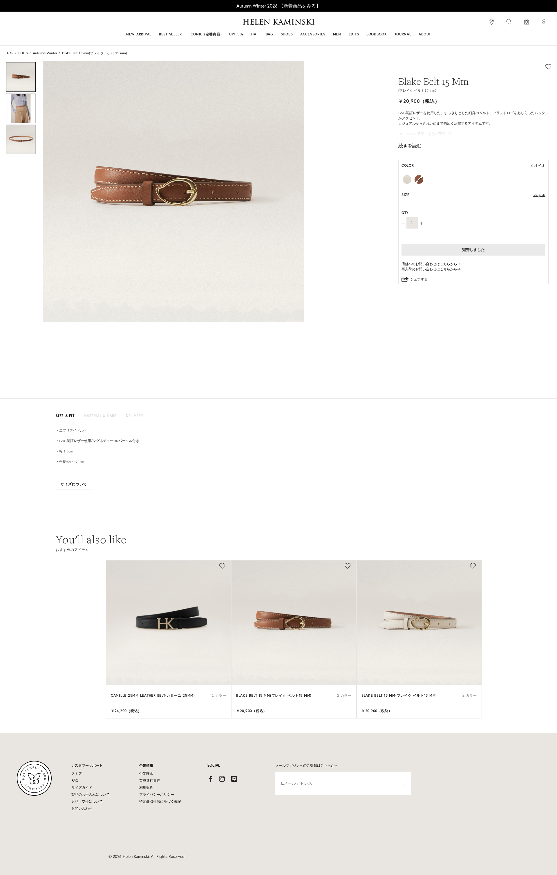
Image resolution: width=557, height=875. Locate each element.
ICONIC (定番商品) (205, 34)
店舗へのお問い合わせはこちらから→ (431, 264)
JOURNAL (402, 34)
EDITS (23, 53)
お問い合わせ (81, 808)
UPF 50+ (236, 34)
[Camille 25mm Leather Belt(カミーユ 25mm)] (168, 622)
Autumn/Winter (45, 53)
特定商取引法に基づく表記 (160, 801)
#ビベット (322, 24)
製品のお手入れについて (90, 794)
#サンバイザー (354, 24)
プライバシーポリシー (156, 794)
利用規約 (146, 787)
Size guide (539, 195)
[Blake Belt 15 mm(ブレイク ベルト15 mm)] (294, 622)
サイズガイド (81, 787)
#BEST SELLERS (199, 24)
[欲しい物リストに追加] (548, 66)
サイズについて (74, 484)
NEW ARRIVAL (138, 34)
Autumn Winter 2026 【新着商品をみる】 (278, 6)
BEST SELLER (170, 34)
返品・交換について (87, 801)
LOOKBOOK (376, 34)
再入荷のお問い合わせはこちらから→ (431, 269)
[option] (21, 77)
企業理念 (146, 773)
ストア (76, 773)
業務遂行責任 (149, 780)
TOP (9, 53)
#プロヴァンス (236, 24)
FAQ (74, 780)
